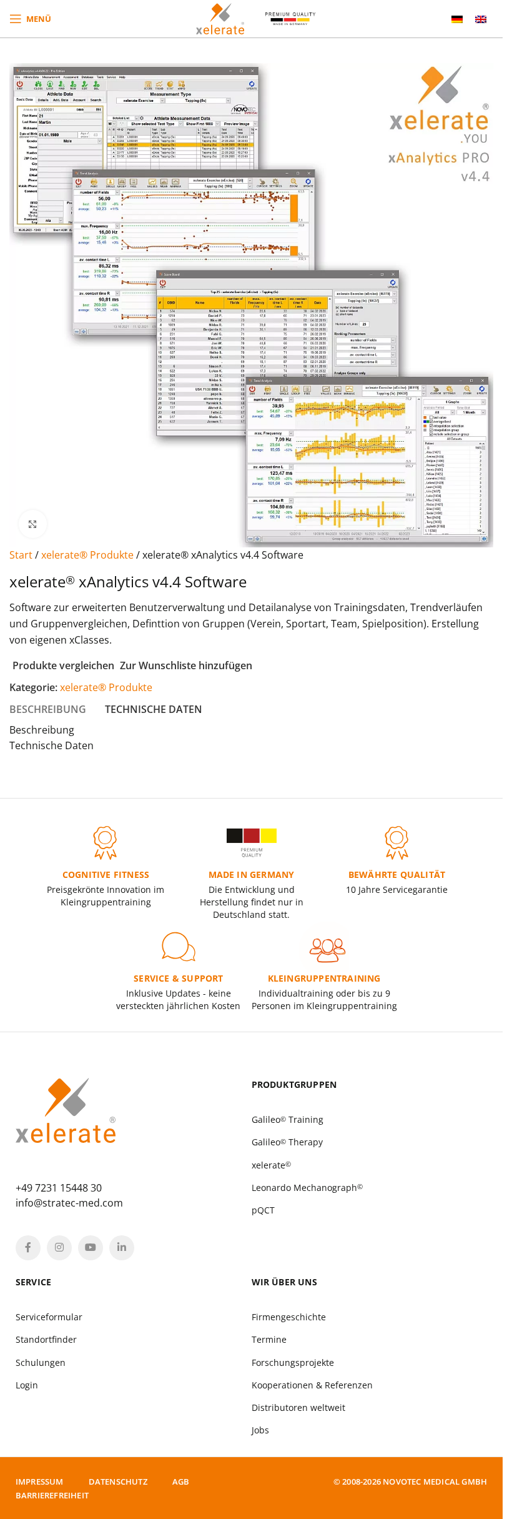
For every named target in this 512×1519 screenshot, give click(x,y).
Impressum (40, 1481)
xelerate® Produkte (88, 555)
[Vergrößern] (33, 524)
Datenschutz (118, 1481)
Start (22, 555)
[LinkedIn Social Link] (121, 1247)
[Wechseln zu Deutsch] (457, 19)
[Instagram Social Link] (59, 1247)
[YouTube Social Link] (90, 1247)
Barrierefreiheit (52, 1495)
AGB (181, 1481)
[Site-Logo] (220, 17)
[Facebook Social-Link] (28, 1247)
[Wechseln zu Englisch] (481, 19)
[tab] (47, 709)
